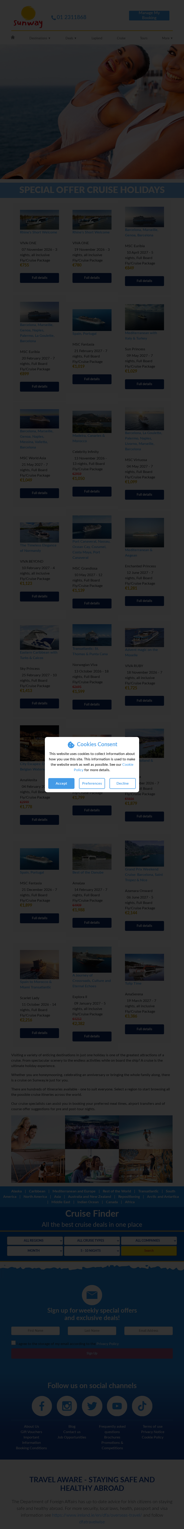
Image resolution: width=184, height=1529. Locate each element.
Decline (122, 783)
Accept (61, 783)
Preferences (92, 783)
